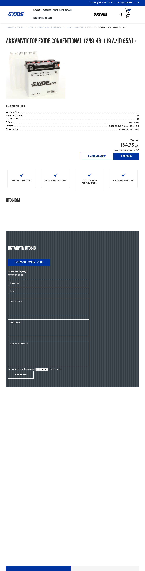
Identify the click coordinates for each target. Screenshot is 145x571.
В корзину (126, 156)
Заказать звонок (100, 14)
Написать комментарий (29, 262)
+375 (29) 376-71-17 (102, 3)
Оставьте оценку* (18, 271)
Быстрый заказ (97, 156)
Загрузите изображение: (21, 369)
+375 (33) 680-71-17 (127, 3)
